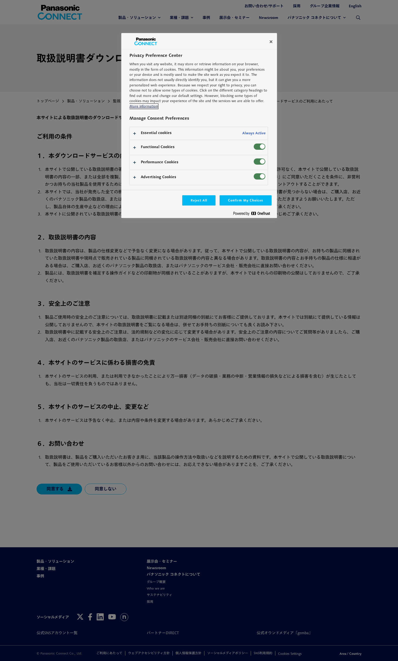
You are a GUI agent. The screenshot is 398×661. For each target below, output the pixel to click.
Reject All (199, 200)
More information (143, 106)
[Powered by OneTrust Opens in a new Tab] (253, 214)
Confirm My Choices (245, 200)
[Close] (271, 42)
